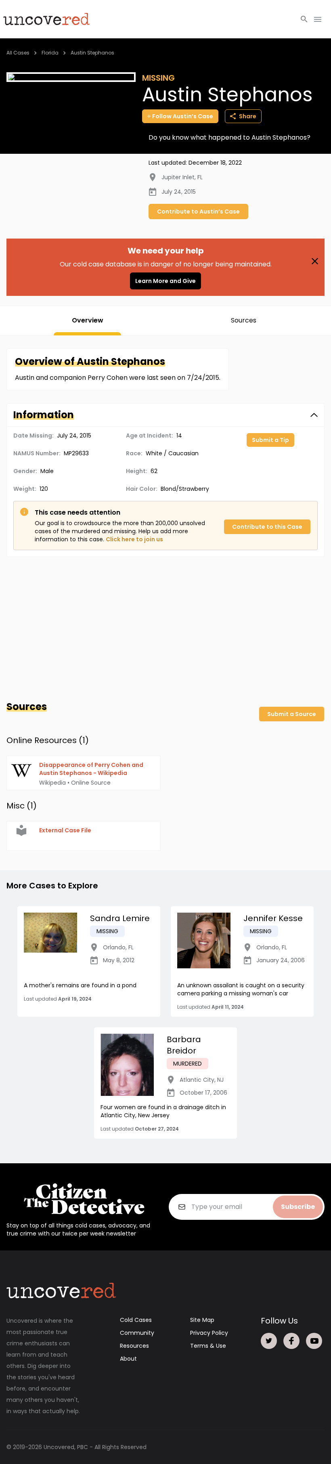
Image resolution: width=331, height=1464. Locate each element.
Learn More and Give (165, 281)
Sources (243, 320)
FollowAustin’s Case (182, 116)
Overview (87, 320)
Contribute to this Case (267, 527)
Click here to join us (134, 539)
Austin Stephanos (92, 52)
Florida (50, 52)
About (128, 1359)
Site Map (202, 1320)
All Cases (17, 52)
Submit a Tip (270, 440)
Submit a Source (291, 714)
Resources (134, 1346)
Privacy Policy (209, 1333)
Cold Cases (136, 1320)
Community (137, 1333)
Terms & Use (208, 1346)
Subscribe (298, 1206)
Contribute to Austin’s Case (198, 211)
